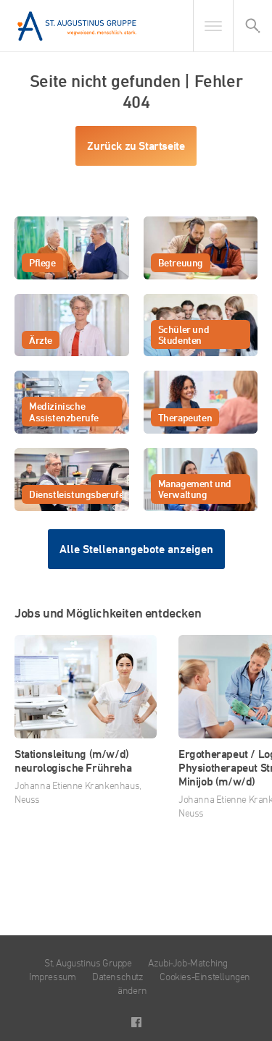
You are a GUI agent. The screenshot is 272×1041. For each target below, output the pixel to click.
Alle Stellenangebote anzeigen (136, 549)
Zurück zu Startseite (135, 146)
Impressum (52, 976)
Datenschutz (118, 976)
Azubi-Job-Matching (188, 962)
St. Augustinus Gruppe (88, 962)
